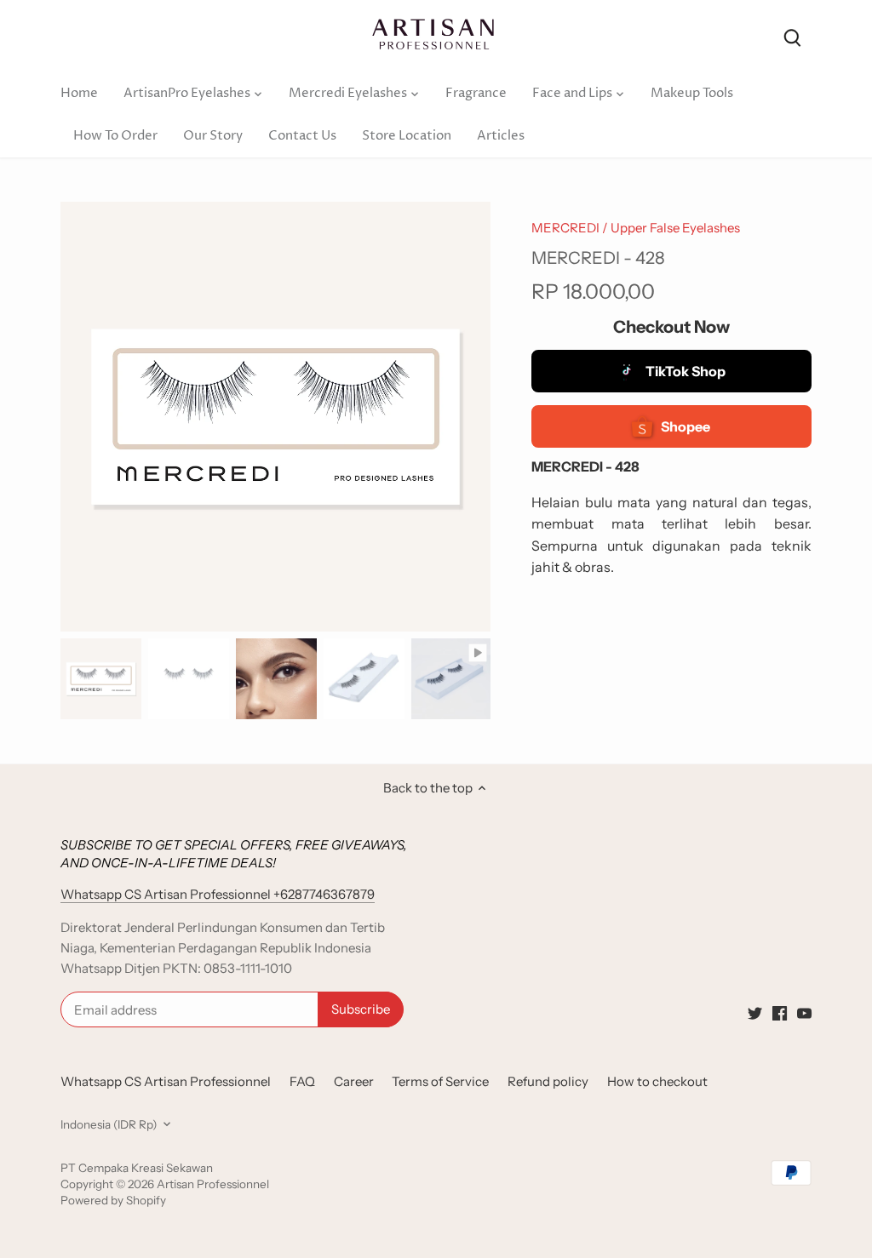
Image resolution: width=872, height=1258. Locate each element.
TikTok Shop (685, 371)
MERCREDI (565, 228)
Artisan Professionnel (213, 1184)
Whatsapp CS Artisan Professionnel (165, 1081)
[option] (100, 678)
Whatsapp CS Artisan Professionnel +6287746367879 (217, 894)
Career (354, 1081)
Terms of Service (440, 1081)
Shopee (685, 426)
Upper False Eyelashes (675, 228)
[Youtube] (804, 1012)
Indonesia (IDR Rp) (108, 1124)
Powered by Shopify (113, 1200)
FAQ (302, 1081)
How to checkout (657, 1081)
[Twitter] (755, 1012)
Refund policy (548, 1081)
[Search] (793, 36)
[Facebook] (779, 1012)
